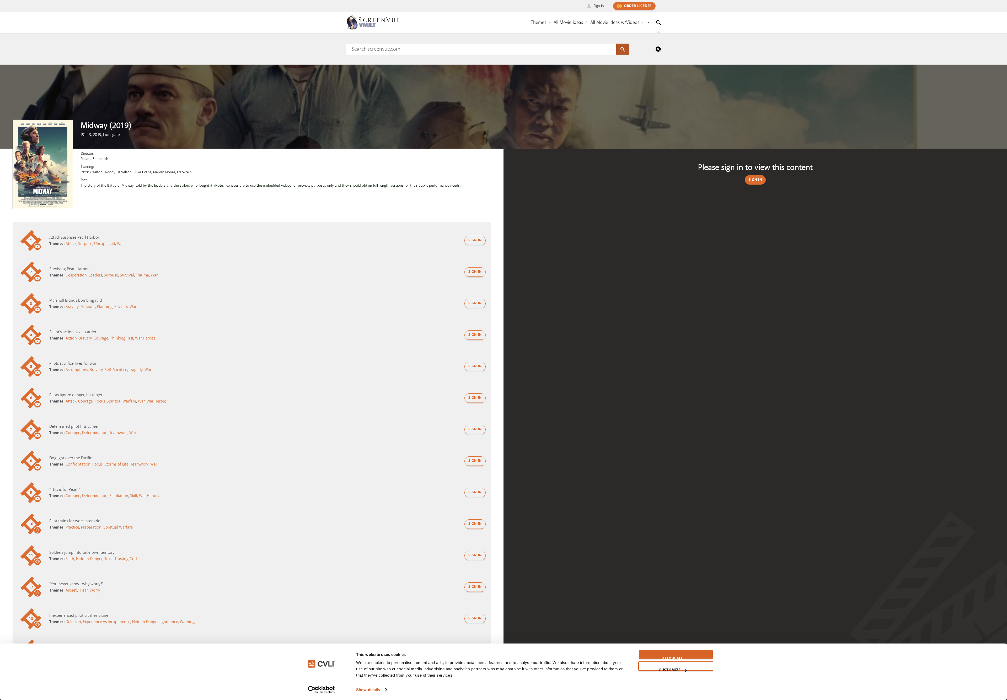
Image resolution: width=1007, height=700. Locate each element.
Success (121, 306)
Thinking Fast (121, 338)
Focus (100, 401)
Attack (71, 243)
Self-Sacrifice (116, 369)
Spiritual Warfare (121, 401)
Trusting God (126, 558)
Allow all (672, 657)
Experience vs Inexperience (106, 621)
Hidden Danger (89, 558)
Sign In (598, 6)
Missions (88, 306)
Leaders (95, 275)
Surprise (85, 243)
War (120, 243)
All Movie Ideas (568, 22)
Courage (101, 338)
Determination (95, 432)
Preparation (91, 527)
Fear (84, 590)
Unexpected (104, 243)
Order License (637, 6)
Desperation (76, 275)
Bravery (72, 306)
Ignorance (169, 621)
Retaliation (118, 495)
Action (71, 338)
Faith (70, 558)
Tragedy (136, 369)
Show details (368, 689)
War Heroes (145, 338)
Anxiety (72, 590)
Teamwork (118, 432)
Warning (187, 621)
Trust (108, 558)
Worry (95, 590)
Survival (127, 275)
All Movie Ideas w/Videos (614, 22)
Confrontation (78, 464)
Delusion (73, 621)
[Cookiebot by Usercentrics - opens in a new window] (321, 690)
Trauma (142, 275)
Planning (105, 306)
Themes (538, 22)
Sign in (475, 240)
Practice (72, 527)
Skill (133, 495)
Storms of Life (116, 464)
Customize (670, 669)
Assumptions (77, 369)
